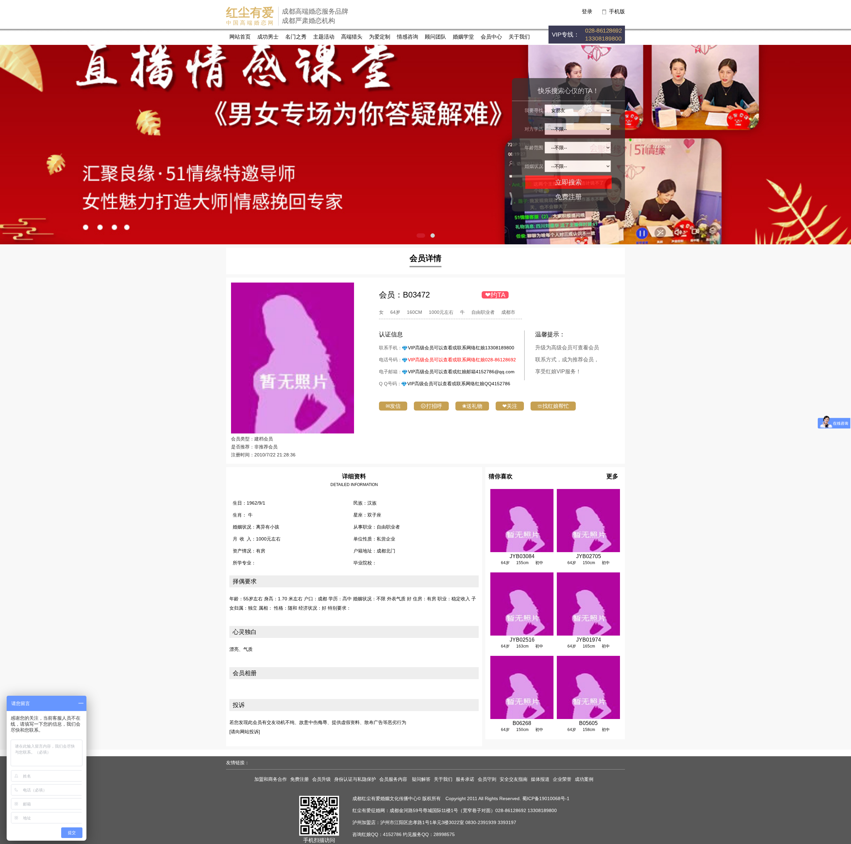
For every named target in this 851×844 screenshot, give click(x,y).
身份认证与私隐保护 (355, 779)
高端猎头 (351, 37)
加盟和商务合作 (270, 779)
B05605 (588, 723)
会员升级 (321, 779)
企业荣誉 (562, 779)
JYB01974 (588, 640)
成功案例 (584, 779)
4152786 (392, 834)
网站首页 (240, 37)
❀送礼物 (472, 406)
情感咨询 (407, 37)
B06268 (522, 723)
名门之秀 (295, 37)
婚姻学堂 (463, 37)
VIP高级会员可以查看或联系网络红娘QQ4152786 (458, 383)
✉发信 (393, 406)
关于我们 (519, 37)
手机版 (617, 11)
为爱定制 (379, 37)
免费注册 (568, 196)
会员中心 (491, 37)
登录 (587, 11)
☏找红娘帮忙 (553, 406)
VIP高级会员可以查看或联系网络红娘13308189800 (461, 347)
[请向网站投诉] (244, 731)
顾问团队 (435, 37)
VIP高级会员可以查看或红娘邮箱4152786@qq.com (461, 371)
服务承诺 (465, 779)
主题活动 (323, 37)
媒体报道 (540, 779)
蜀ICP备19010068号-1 (545, 798)
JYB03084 (522, 556)
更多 (612, 476)
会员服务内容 (394, 779)
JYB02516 (522, 640)
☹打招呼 (431, 406)
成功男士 (268, 37)
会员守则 (487, 779)
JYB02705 (588, 556)
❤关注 (509, 406)
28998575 (444, 834)
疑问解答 (421, 779)
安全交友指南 (514, 779)
